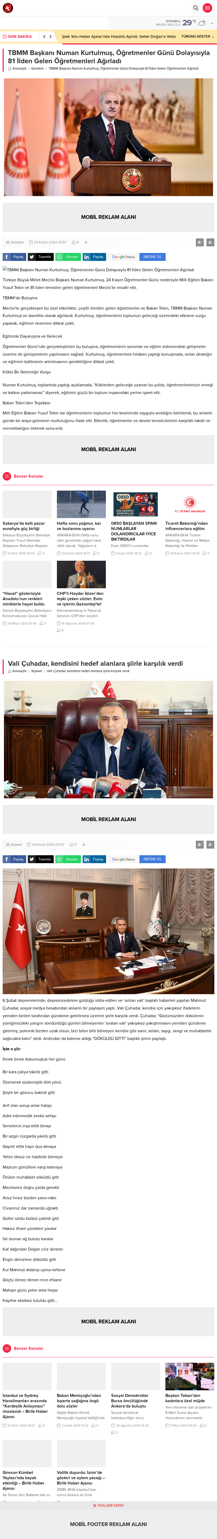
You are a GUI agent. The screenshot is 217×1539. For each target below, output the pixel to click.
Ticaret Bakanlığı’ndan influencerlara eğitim (186, 526)
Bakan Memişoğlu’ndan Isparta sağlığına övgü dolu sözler (79, 1401)
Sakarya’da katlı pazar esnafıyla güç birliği (24, 526)
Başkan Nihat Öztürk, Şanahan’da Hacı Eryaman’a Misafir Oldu (117, 36)
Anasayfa (19, 68)
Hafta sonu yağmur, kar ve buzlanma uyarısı (79, 526)
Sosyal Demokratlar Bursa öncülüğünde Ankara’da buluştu (129, 1401)
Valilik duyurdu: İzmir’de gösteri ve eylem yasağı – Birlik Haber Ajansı (81, 1478)
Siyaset (36, 671)
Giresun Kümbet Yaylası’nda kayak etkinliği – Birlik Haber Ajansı (23, 1480)
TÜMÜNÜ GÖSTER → (197, 36)
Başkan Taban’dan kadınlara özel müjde (185, 1398)
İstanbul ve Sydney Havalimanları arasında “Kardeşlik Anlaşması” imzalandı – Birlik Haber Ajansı (25, 1406)
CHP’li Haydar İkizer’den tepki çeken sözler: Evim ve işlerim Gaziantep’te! (80, 599)
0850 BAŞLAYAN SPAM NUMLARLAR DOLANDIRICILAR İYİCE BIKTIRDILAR (134, 531)
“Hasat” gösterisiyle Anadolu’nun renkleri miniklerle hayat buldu (23, 599)
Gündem (37, 68)
